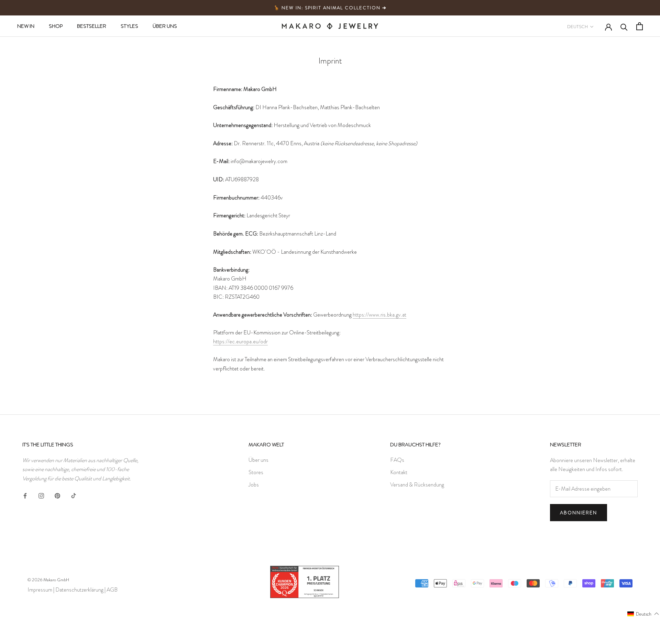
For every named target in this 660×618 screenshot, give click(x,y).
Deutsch (577, 26)
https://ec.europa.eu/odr (240, 341)
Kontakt (398, 472)
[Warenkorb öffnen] (639, 26)
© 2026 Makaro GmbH (48, 579)
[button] (643, 613)
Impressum (40, 590)
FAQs (397, 460)
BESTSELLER (91, 26)
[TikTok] (73, 494)
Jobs (254, 485)
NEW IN (25, 26)
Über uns (258, 460)
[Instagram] (41, 494)
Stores (256, 472)
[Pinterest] (57, 494)
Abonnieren (578, 512)
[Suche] (624, 26)
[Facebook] (25, 494)
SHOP (56, 26)
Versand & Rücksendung (417, 485)
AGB (112, 590)
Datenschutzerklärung (79, 590)
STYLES (129, 26)
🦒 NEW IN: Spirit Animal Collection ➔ (330, 7)
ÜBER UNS (165, 26)
